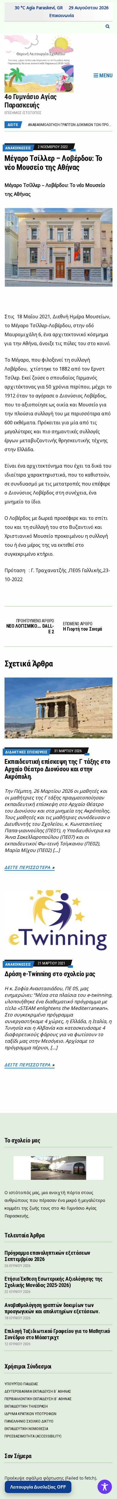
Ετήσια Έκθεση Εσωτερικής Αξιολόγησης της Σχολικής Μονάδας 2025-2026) (53, 1282)
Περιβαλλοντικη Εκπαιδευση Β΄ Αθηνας (38, 1399)
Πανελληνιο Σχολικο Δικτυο (28, 1421)
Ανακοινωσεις (18, 148)
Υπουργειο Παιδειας (21, 1384)
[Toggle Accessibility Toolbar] (104, 1487)
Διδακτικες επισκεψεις (26, 752)
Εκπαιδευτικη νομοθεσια (26, 1428)
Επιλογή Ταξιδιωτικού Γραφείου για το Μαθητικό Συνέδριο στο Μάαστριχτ (57, 1334)
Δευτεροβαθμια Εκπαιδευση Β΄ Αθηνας (37, 1391)
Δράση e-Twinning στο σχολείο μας (49, 974)
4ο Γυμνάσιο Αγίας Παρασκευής (30, 101)
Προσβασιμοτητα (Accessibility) (33, 1436)
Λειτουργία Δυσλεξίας (38, 1486)
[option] (70, 124)
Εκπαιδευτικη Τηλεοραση (26, 1406)
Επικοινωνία (61, 15)
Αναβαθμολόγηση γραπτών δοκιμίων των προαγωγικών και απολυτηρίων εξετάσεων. (52, 1308)
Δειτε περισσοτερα (27, 867)
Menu (105, 75)
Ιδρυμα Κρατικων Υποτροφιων (30, 1414)
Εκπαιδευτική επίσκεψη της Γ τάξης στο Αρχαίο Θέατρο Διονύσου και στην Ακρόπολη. (57, 769)
